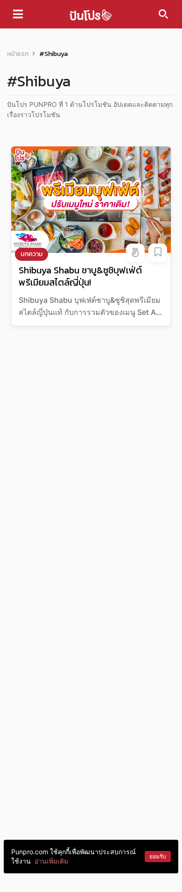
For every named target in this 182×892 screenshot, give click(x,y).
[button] (135, 253)
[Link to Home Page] (90, 14)
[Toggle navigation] (17, 14)
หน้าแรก (17, 54)
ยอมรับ (157, 856)
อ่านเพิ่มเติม (51, 861)
